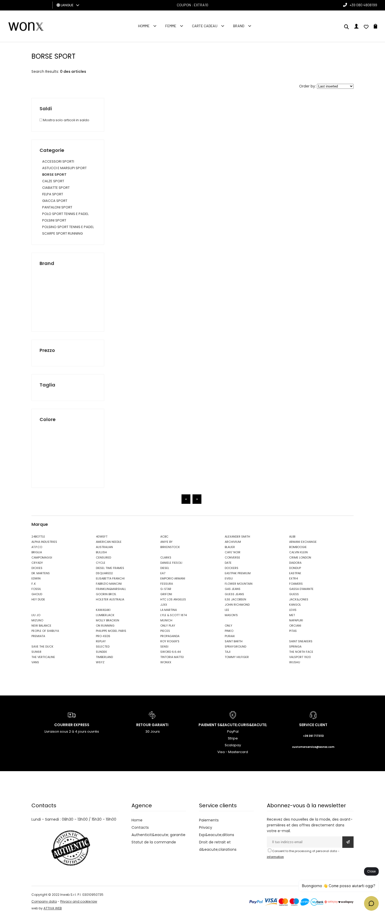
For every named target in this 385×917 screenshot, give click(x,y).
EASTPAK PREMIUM (238, 573)
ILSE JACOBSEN (235, 599)
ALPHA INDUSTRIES (44, 542)
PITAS (293, 631)
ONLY (228, 625)
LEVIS (292, 610)
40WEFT (101, 536)
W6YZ (100, 662)
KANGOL (295, 605)
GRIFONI (166, 594)
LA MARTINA (168, 610)
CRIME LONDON (300, 557)
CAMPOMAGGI (41, 557)
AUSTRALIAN (104, 547)
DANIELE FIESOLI (171, 563)
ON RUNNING (105, 625)
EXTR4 (293, 578)
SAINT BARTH (234, 641)
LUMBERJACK (105, 615)
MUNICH (166, 620)
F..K (33, 584)
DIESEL (164, 568)
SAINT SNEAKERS (300, 641)
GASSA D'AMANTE (301, 589)
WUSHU (294, 662)
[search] (346, 27)
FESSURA (166, 584)
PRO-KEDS (103, 636)
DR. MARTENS (40, 573)
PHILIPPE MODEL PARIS (111, 631)
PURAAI (230, 636)
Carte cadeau (204, 26)
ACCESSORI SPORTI (58, 161)
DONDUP (295, 568)
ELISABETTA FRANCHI (110, 578)
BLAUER (230, 547)
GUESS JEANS (234, 594)
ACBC (164, 536)
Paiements (209, 820)
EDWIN (36, 578)
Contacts (140, 827)
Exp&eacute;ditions (216, 834)
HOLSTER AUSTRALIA (110, 599)
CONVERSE (232, 557)
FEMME (170, 26)
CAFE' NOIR (232, 552)
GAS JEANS (232, 589)
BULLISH (101, 552)
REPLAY (101, 641)
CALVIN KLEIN (298, 552)
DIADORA (295, 563)
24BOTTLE (38, 536)
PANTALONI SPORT (57, 207)
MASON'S (231, 615)
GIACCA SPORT (54, 200)
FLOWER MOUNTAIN (238, 584)
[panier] (375, 27)
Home (136, 820)
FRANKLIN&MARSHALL (111, 589)
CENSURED (103, 557)
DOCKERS (231, 568)
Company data (44, 901)
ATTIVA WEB (52, 908)
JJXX (163, 605)
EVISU (229, 578)
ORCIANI (295, 625)
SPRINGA (295, 646)
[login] (356, 27)
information (275, 857)
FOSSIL (36, 589)
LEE (227, 610)
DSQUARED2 (104, 573)
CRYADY (37, 563)
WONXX (165, 662)
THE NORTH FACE (301, 652)
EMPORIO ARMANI (172, 578)
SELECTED (102, 646)
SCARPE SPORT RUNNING (62, 233)
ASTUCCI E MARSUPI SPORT (64, 167)
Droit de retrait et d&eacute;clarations (217, 845)
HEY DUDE (38, 599)
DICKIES (36, 568)
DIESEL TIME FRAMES (110, 568)
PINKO (229, 631)
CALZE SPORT (53, 181)
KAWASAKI (103, 610)
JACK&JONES (298, 599)
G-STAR (165, 589)
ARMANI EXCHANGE (303, 542)
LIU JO (35, 615)
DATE (228, 563)
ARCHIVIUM (233, 542)
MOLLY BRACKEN (107, 620)
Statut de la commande (153, 842)
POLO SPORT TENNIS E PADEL (65, 213)
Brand (238, 26)
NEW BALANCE (41, 625)
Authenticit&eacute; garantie (158, 834)
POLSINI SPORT (54, 220)
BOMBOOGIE (298, 547)
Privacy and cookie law (78, 901)
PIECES (165, 631)
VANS (35, 662)
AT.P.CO (36, 547)
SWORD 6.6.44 (170, 652)
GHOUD (36, 594)
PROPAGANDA (169, 636)
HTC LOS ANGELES (173, 599)
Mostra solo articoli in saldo (65, 120)
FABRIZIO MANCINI (109, 584)
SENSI (164, 646)
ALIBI (292, 536)
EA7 (162, 573)
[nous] (366, 27)
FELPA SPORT (52, 194)
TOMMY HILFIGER (237, 657)
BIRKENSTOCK (170, 547)
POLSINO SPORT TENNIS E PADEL (68, 226)
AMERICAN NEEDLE (109, 542)
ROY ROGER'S (169, 641)
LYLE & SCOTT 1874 (173, 615)
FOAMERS (296, 584)
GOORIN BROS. (106, 594)
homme (144, 26)
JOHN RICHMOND (237, 605)
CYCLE (100, 563)
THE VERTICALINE (43, 657)
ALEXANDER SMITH (237, 536)
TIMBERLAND (104, 657)
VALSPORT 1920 (300, 657)
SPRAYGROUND (235, 646)
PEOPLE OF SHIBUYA (45, 631)
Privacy (205, 827)
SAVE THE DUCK (42, 646)
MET (292, 615)
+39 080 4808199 (363, 5)
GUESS (294, 594)
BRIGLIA (36, 552)
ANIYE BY (166, 542)
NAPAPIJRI (296, 620)
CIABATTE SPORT (56, 187)
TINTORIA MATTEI (172, 657)
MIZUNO (37, 620)
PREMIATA (38, 636)
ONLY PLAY (167, 625)
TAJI (227, 652)
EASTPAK (295, 573)
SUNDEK (101, 652)
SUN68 (36, 652)
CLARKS (165, 557)
